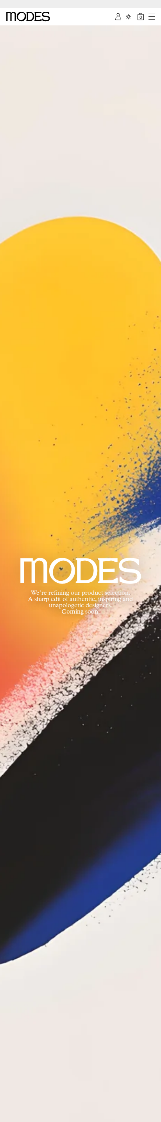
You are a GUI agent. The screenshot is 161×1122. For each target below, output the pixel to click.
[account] (118, 16)
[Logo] (28, 16)
